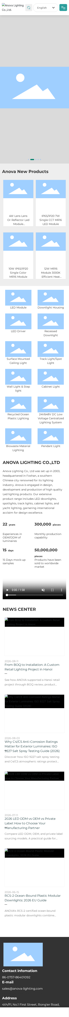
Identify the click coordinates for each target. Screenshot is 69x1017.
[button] (28, 159)
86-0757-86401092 (16, 977)
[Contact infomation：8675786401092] (34, 1012)
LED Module (18, 307)
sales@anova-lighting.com (22, 988)
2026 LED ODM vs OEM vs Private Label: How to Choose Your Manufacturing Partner (30, 823)
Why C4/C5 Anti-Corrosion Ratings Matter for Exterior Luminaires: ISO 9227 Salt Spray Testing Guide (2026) (32, 746)
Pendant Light (50, 446)
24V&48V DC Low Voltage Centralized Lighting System (51, 418)
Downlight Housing (51, 307)
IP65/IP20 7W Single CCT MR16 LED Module (50, 220)
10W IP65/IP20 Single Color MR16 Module (18, 272)
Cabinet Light (51, 386)
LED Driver (18, 331)
